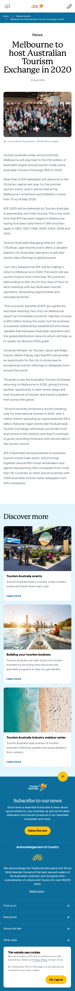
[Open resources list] (68, 918)
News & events (23, 16)
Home (6, 16)
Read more (36, 891)
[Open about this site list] (68, 929)
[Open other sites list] (68, 941)
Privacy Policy (39, 959)
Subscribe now (37, 830)
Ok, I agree (56, 979)
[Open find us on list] (68, 906)
